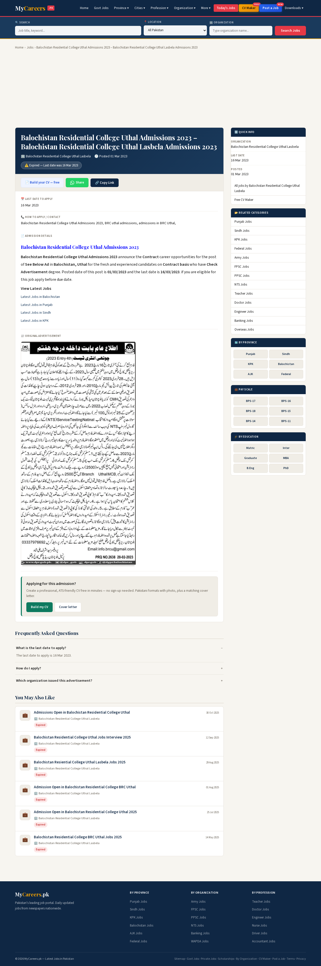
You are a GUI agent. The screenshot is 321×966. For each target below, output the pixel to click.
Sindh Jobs (241, 230)
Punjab (250, 354)
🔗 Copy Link (104, 182)
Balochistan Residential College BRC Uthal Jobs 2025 (78, 837)
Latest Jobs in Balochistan (40, 296)
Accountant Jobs (263, 941)
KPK (250, 364)
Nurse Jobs (259, 925)
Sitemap (179, 959)
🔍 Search (22, 22)
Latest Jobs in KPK (35, 320)
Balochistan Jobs (141, 925)
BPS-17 (250, 401)
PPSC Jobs (241, 275)
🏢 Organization (221, 22)
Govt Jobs (101, 8)
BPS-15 (286, 411)
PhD (286, 468)
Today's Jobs (226, 8)
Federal (286, 374)
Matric (250, 448)
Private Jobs (208, 959)
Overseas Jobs (244, 329)
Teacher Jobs (243, 293)
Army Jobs (241, 257)
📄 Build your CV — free (42, 182)
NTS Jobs (240, 285)
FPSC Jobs (241, 266)
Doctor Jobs (242, 302)
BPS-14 (250, 421)
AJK (250, 374)
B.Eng (250, 468)
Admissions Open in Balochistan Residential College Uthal (82, 712)
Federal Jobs (243, 248)
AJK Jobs (136, 933)
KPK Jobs (240, 240)
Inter (286, 448)
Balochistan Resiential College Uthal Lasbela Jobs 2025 (80, 762)
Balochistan (286, 364)
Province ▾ (121, 8)
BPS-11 (286, 421)
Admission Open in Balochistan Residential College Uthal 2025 (85, 812)
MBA (286, 458)
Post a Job (272, 7)
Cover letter (68, 607)
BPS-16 (286, 401)
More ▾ (206, 8)
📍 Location (153, 22)
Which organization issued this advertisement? (54, 680)
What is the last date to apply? (41, 648)
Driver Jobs (259, 933)
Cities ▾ (139, 8)
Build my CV (39, 607)
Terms (291, 959)
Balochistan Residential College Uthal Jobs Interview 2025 (82, 737)
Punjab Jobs (243, 221)
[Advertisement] (160, 89)
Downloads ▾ (294, 8)
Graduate (250, 458)
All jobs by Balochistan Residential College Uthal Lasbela (267, 188)
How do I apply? (28, 668)
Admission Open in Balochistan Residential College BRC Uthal (85, 787)
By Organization (246, 959)
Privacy (301, 959)
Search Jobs (290, 30)
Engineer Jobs (244, 311)
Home (84, 8)
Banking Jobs (243, 320)
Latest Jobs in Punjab (37, 304)
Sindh (286, 354)
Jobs (30, 47)
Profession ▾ (160, 8)
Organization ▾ (185, 8)
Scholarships (226, 959)
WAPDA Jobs (199, 941)
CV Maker (250, 7)
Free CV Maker (243, 200)
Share (80, 182)
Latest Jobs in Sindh (36, 312)
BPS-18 (250, 411)
